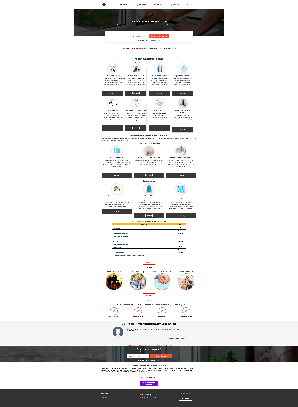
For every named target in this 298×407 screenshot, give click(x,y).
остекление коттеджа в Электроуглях (114, 200)
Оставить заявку (191, 5)
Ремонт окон (134, 345)
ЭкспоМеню (104, 393)
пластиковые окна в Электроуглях (144, 206)
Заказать (112, 93)
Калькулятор (175, 4)
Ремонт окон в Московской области (148, 345)
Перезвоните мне (156, 5)
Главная (127, 345)
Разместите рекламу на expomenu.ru (149, 383)
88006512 (142, 4)
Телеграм (173, 48)
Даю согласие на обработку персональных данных (149, 40)
